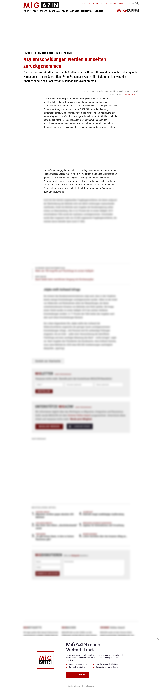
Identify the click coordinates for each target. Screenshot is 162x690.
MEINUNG (99, 11)
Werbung (122, 3)
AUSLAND (74, 11)
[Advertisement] (81, 31)
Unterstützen (110, 3)
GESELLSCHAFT (40, 11)
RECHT (65, 11)
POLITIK (27, 11)
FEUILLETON (86, 11)
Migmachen (97, 3)
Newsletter (85, 3)
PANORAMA (54, 11)
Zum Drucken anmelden (131, 94)
